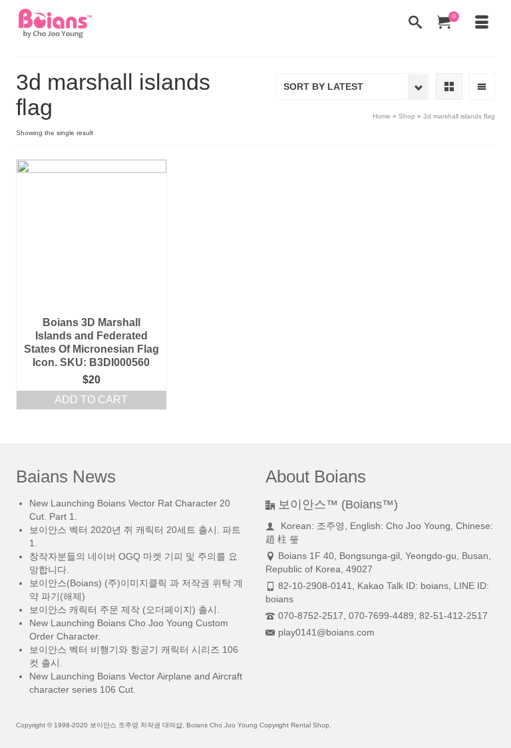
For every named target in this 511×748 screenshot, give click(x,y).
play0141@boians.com (326, 632)
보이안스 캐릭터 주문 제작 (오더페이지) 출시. (124, 609)
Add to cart (91, 399)
